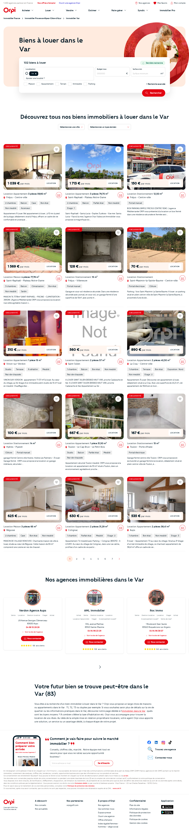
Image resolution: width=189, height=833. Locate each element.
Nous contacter (34, 638)
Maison (31, 84)
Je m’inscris (104, 763)
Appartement (47, 84)
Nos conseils (40, 805)
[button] (35, 73)
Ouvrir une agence (106, 816)
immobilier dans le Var (133, 711)
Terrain (63, 84)
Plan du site (134, 805)
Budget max (101, 69)
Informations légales (138, 809)
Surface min (137, 69)
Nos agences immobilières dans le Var (94, 579)
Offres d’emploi (105, 820)
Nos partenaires (75, 801)
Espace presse (104, 812)
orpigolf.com (72, 805)
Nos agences (103, 805)
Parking (91, 84)
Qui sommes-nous (106, 809)
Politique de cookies (138, 819)
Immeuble (77, 84)
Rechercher (156, 93)
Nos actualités (41, 809)
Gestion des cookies (138, 823)
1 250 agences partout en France (18, 3)
